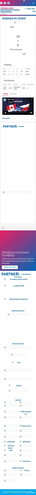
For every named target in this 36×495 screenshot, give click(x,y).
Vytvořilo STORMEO (30, 492)
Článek (5, 94)
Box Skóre (13, 94)
